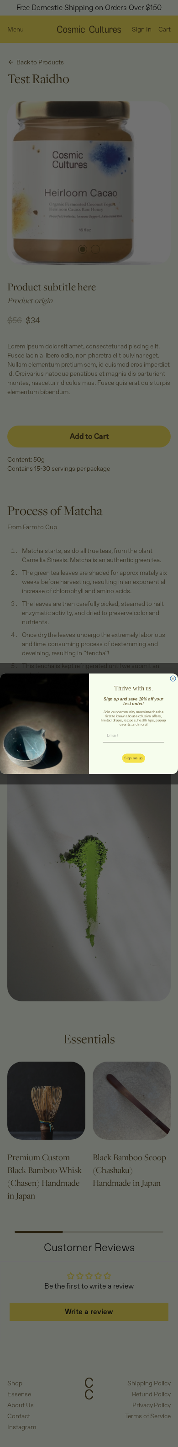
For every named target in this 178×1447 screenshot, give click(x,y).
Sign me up (133, 758)
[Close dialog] (173, 678)
